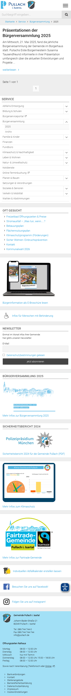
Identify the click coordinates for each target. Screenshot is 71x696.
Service (22, 21)
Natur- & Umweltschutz (15, 162)
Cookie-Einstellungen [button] (17, 692)
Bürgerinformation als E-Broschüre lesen (25, 302)
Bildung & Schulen (12, 111)
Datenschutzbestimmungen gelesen (26, 355)
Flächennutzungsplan (18, 230)
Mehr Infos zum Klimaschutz (19, 506)
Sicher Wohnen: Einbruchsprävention (26, 239)
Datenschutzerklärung (18, 686)
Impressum (13, 689)
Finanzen (7, 142)
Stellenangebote (15, 680)
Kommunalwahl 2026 (18, 249)
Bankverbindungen (16, 674)
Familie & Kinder (11, 136)
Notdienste (8, 167)
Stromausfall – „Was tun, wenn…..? (25, 221)
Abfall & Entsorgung (13, 106)
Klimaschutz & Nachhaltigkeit (18, 152)
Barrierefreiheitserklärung (19, 683)
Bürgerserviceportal (13, 116)
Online (48, 666)
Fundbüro (8, 147)
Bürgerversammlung (40, 21)
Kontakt (10, 244)
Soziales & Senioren (13, 188)
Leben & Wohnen (12, 157)
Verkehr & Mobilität (13, 193)
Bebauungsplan (15, 225)
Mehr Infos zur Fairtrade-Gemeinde (22, 557)
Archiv (8, 131)
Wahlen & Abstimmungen (16, 198)
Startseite (10, 21)
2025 (8, 126)
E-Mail (6, 343)
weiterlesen (10, 69)
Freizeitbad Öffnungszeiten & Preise (26, 216)
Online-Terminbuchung (15, 172)
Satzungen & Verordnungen (17, 183)
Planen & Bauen (11, 178)
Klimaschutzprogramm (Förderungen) (27, 235)
